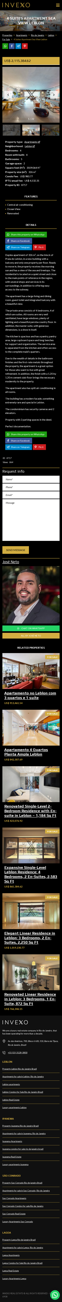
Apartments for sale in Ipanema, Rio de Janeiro (24, 1133)
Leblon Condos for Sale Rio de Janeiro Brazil (22, 1092)
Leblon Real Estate (10, 1100)
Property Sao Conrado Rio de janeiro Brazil (22, 1183)
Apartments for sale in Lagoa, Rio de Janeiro (22, 1247)
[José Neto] (31, 595)
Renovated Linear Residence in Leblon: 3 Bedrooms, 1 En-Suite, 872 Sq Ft (30, 999)
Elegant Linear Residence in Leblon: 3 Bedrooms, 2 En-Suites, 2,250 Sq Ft (29, 938)
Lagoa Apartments (11, 1255)
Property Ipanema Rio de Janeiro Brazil (20, 1126)
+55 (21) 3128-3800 (17, 1052)
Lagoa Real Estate (10, 1270)
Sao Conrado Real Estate (13, 1213)
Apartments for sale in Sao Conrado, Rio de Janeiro (26, 1190)
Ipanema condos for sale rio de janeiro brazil (22, 1149)
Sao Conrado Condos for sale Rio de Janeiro (22, 1206)
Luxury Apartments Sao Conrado (17, 1221)
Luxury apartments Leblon (14, 1107)
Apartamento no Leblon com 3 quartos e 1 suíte (30, 695)
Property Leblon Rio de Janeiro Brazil (19, 1069)
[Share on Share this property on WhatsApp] (5, 46)
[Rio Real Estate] (15, 5)
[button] (54, 95)
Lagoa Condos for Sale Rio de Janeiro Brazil (22, 1263)
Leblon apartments (11, 1084)
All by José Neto (31, 635)
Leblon (29, 146)
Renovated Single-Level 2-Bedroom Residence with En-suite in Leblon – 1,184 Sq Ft (30, 811)
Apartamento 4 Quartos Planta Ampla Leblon (26, 752)
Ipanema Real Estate (11, 1157)
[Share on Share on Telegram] (18, 46)
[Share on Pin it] (25, 46)
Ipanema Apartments (12, 1141)
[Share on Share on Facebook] (12, 46)
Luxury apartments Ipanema (15, 1164)
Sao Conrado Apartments (14, 1198)
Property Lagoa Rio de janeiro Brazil (19, 1239)
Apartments (31, 141)
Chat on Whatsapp (33, 628)
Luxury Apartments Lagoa (14, 1278)
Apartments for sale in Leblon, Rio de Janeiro (23, 1076)
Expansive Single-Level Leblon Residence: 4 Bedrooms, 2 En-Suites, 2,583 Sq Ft (30, 874)
